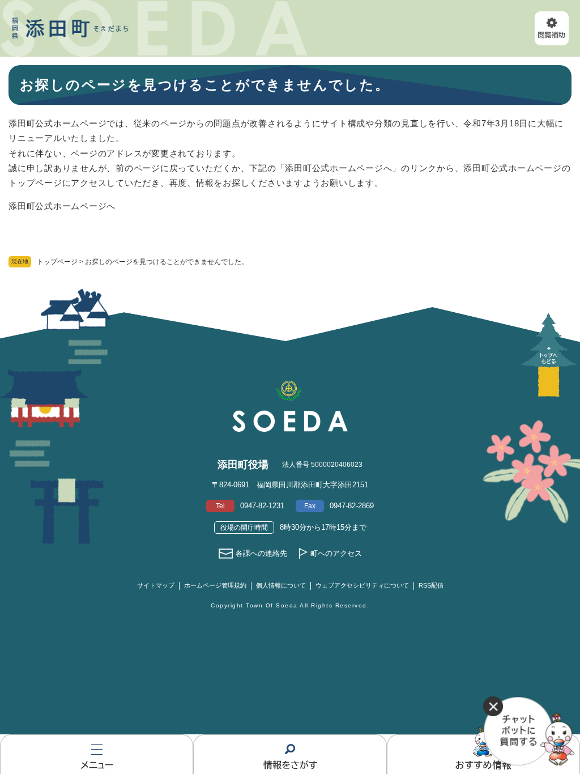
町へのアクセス (336, 553)
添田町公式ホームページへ (62, 206)
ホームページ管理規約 (215, 585)
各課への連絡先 (261, 553)
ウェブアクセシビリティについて (362, 585)
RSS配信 (431, 585)
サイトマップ (155, 585)
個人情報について (281, 585)
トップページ (57, 262)
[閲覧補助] (552, 28)
